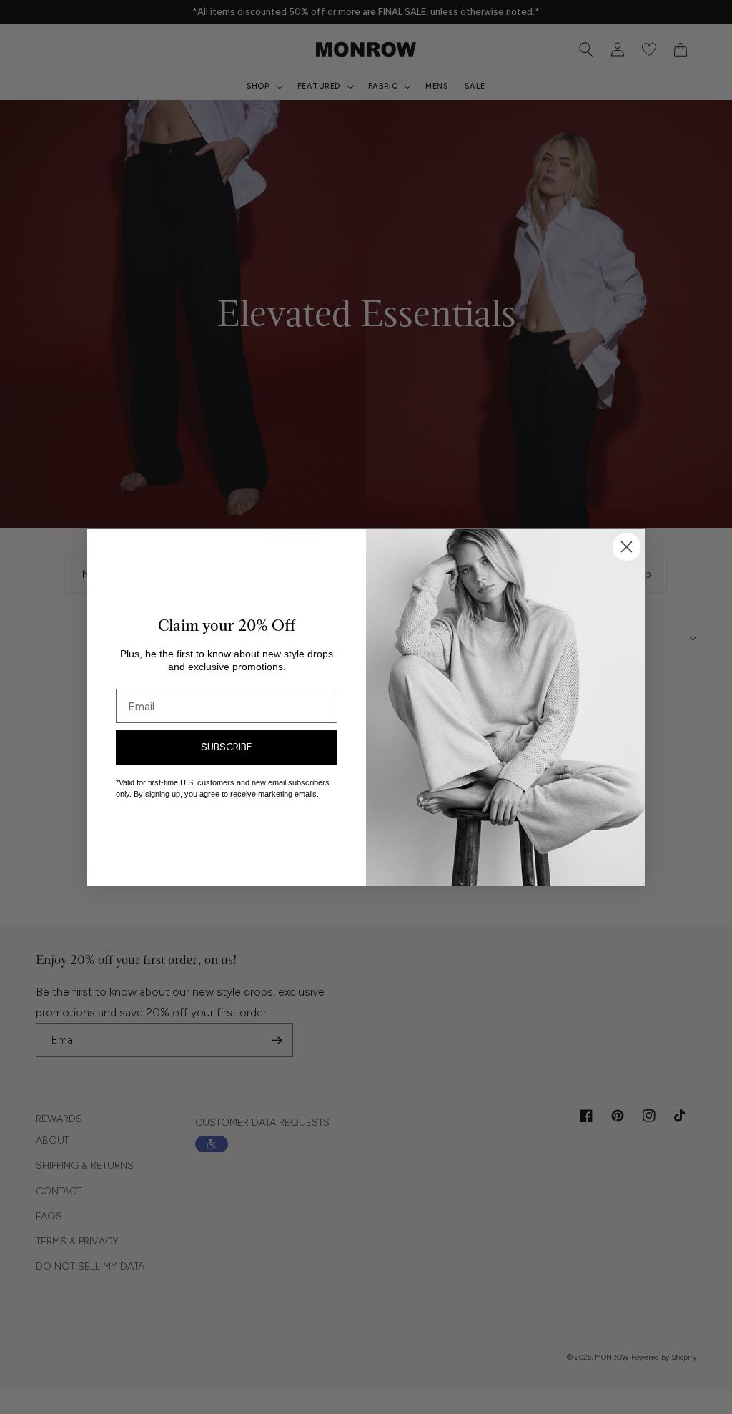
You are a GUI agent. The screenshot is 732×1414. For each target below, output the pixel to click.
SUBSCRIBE (226, 747)
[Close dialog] (626, 546)
